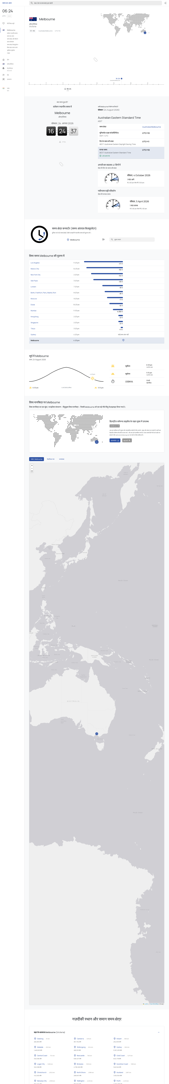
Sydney (33, 334)
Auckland (118, 1072)
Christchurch (40, 1072)
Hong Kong (34, 317)
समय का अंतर (10, 36)
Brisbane (78, 1064)
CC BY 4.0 (114, 426)
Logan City (39, 1064)
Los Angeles (35, 263)
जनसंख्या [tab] (61, 459)
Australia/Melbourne (151, 127)
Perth (117, 1081)
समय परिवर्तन (10, 42)
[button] (13, 64)
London (33, 287)
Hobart (117, 1039)
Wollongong (79, 1047)
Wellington (79, 1081)
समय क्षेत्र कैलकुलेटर (12, 45)
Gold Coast (119, 1055)
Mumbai (33, 311)
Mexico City (35, 269)
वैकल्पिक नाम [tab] (50, 459)
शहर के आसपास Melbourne (49, 1032)
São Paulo (34, 281)
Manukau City (40, 1081)
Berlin (33, 293)
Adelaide (38, 1047)
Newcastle (79, 1055)
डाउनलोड (115, 440)
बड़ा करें (127, 440)
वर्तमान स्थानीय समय (12, 33)
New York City (35, 275)
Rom (54, 293)
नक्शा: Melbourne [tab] (36, 459)
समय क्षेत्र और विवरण (12, 39)
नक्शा (8, 53)
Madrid (49, 293)
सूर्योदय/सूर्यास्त (11, 50)
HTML (62, 141)
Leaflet (146, 1004)
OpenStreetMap (154, 1004)
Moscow (34, 299)
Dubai (33, 305)
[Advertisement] (88, 58)
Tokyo (33, 328)
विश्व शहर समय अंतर (12, 47)
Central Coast (40, 1055)
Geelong (38, 1039)
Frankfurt (39, 293)
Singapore (34, 323)
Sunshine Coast (120, 1064)
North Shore (80, 1072)
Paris (44, 293)
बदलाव (9, 16)
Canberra (79, 1039)
